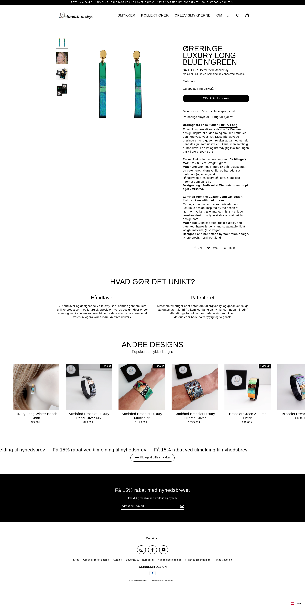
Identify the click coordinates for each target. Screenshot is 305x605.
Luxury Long (228, 125)
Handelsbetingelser (169, 559)
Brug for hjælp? (222, 117)
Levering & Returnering (140, 559)
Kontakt (117, 559)
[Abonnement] (181, 506)
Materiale (189, 81)
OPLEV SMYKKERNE (193, 15)
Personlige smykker (196, 117)
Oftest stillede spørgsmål (218, 111)
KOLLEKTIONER (155, 15)
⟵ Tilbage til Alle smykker (152, 457)
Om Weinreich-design (96, 559)
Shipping (212, 74)
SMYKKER (126, 15)
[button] (297, 603)
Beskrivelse (190, 111)
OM (219, 15)
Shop (76, 559)
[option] (120, 85)
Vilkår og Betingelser (197, 559)
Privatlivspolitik (223, 559)
